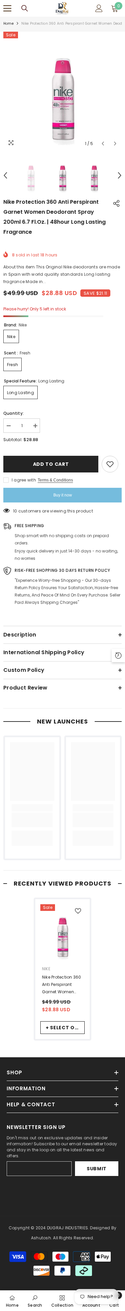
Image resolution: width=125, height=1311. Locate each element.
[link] (32, 820)
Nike (46, 969)
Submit (97, 1168)
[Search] (25, 8)
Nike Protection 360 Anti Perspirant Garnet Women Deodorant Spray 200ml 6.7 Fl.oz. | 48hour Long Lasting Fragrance (61, 985)
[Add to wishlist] (110, 464)
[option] (62, 91)
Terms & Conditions (55, 480)
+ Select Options (65, 1027)
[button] (103, 143)
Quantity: (13, 413)
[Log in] (99, 8)
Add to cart (51, 464)
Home (8, 23)
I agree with (24, 480)
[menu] (7, 8)
